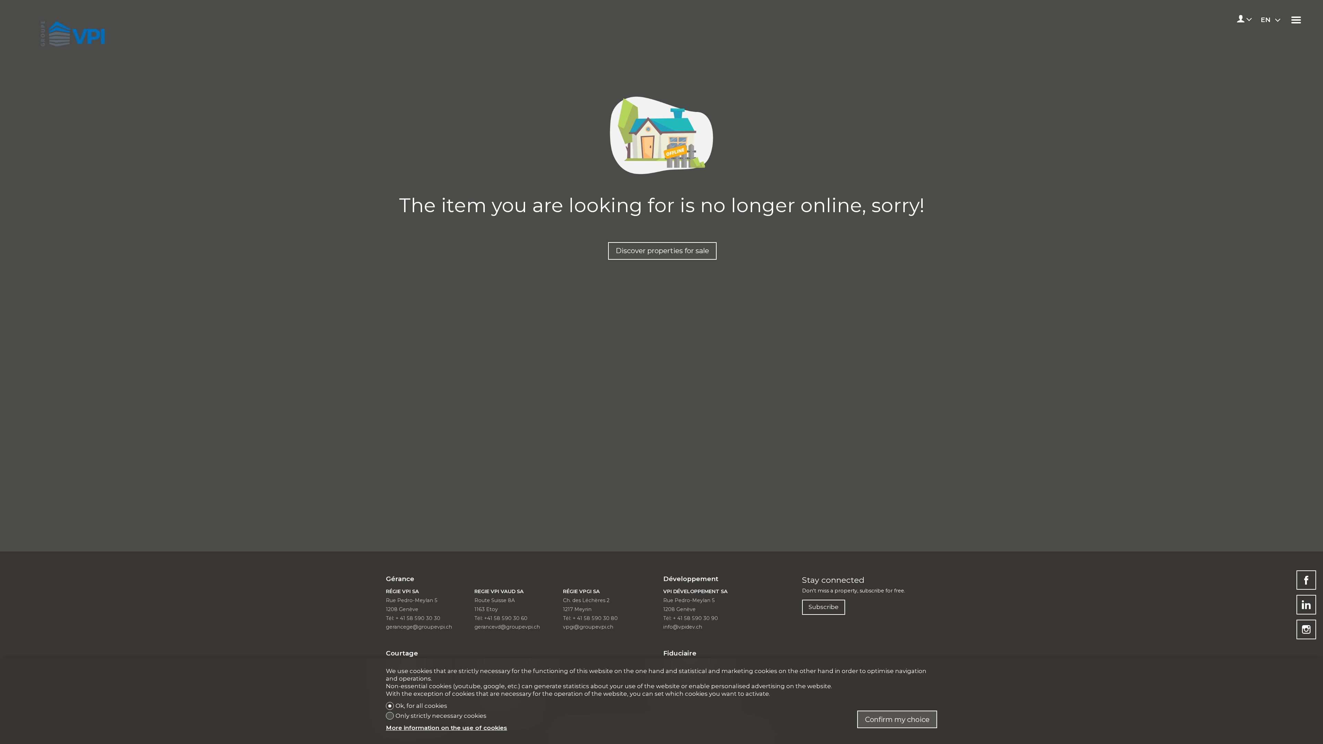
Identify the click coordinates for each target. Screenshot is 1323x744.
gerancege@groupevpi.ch (419, 627)
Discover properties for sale (662, 250)
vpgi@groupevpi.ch (588, 627)
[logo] (71, 31)
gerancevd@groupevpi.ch (507, 627)
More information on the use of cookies (446, 727)
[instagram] (1306, 629)
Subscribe (824, 606)
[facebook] (1306, 580)
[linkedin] (1306, 604)
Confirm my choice (897, 719)
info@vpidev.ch (682, 627)
